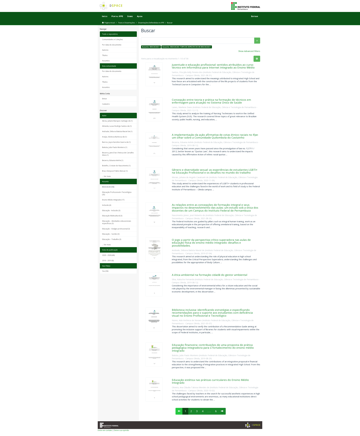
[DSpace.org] (252, 425)
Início (104, 16)
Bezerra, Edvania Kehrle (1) (112, 160)
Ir (257, 40)
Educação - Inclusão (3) (111, 210)
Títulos (105, 55)
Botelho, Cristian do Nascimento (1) (116, 165)
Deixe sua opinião (121, 430)
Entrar (104, 98)
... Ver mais (106, 176)
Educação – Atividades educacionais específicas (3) (116, 222)
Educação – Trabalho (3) (111, 239)
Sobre (130, 16)
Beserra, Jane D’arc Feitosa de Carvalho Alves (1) (118, 153)
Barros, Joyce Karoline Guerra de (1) (116, 142)
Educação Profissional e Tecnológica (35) (116, 193)
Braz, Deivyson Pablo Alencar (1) (115, 171)
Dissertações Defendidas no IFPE (151, 23)
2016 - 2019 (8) (108, 260)
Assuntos (106, 60)
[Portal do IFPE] (245, 5)
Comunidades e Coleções (112, 39)
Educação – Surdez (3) (111, 234)
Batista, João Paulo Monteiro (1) (114, 147)
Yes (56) (105, 271)
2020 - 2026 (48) (108, 255)
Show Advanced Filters (249, 51)
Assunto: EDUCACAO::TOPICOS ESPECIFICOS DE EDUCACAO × (186, 47)
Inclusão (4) (106, 205)
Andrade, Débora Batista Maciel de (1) (117, 131)
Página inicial (109, 23)
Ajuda (139, 16)
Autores (105, 50)
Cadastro (106, 104)
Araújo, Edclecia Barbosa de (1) (114, 137)
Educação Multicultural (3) (112, 215)
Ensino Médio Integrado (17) (113, 200)
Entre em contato (105, 430)
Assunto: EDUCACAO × (151, 47)
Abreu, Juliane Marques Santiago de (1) (117, 121)
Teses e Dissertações (126, 23)
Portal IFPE (117, 16)
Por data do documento (111, 45)
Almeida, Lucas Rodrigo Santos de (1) (117, 126)
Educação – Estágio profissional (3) (116, 229)
